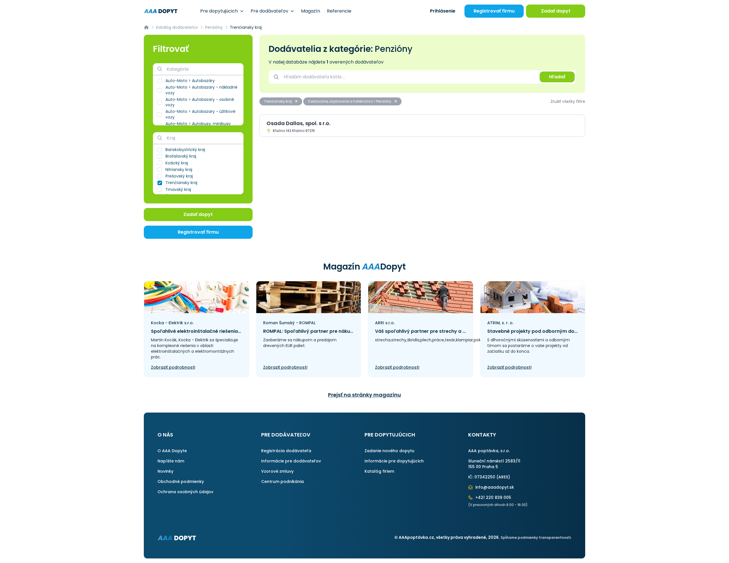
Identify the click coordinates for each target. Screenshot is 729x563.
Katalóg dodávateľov (177, 27)
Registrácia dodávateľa (286, 451)
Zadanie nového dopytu (389, 451)
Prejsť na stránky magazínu (364, 394)
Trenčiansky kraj (278, 101)
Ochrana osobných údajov (185, 492)
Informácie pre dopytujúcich (394, 461)
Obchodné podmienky (180, 481)
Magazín (310, 11)
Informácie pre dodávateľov (291, 461)
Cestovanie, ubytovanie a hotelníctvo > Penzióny (350, 101)
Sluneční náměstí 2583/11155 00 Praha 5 (494, 464)
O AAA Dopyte (172, 451)
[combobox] (409, 77)
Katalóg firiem (379, 471)
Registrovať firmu (494, 11)
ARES (503, 477)
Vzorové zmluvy (277, 471)
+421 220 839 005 (492, 497)
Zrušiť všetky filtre (567, 101)
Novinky (165, 471)
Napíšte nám (170, 461)
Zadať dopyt (555, 11)
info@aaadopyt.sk (494, 487)
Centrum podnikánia (282, 481)
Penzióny (214, 27)
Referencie (339, 11)
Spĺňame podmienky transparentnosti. (536, 537)
